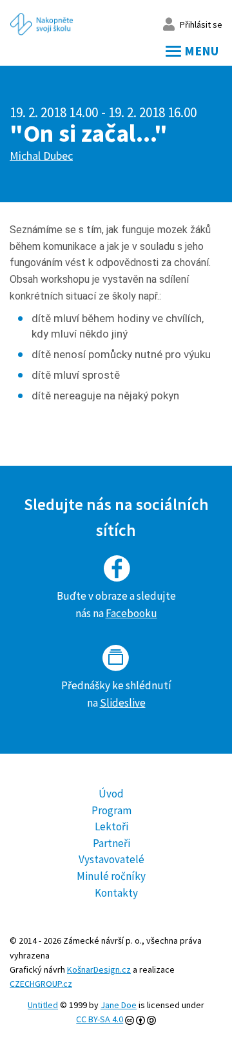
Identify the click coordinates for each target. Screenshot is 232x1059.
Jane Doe (119, 1005)
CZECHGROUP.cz (41, 983)
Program (111, 810)
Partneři (111, 843)
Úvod (111, 794)
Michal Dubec (41, 155)
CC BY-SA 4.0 (99, 1019)
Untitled (43, 1005)
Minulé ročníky (111, 876)
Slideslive (123, 703)
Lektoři (111, 826)
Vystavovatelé (111, 859)
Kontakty (116, 893)
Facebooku (131, 613)
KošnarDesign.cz (99, 969)
